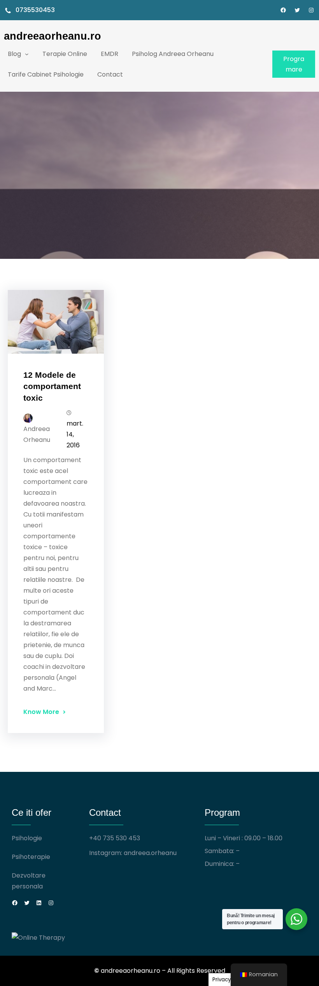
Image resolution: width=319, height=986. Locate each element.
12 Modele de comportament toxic (52, 386)
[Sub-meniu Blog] (27, 54)
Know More (41, 711)
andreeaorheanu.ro (52, 36)
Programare (293, 64)
